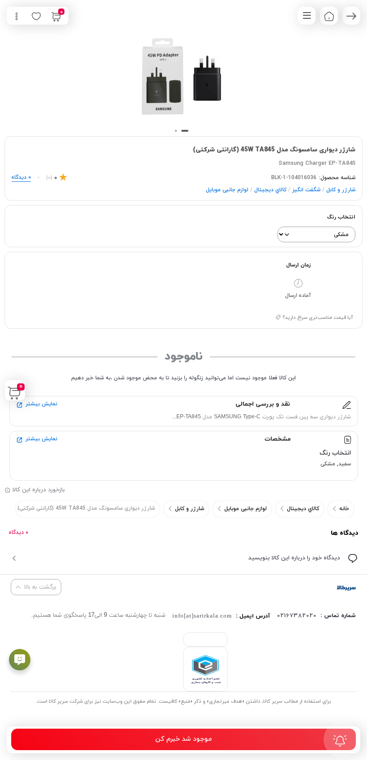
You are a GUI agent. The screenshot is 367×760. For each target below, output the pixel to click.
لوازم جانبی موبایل (227, 189)
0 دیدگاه (18, 532)
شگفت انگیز (306, 189)
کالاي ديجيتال (270, 189)
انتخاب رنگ (341, 217)
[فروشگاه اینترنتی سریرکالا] (346, 587)
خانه (344, 508)
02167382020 (296, 616)
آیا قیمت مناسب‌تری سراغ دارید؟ (317, 317)
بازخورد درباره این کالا (39, 490)
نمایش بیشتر (41, 404)
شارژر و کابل (340, 189)
